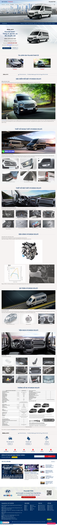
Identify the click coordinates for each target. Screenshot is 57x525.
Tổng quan (22, 23)
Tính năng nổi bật (30, 23)
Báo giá (16, 4)
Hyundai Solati (4, 120)
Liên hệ (36, 4)
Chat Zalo (49, 519)
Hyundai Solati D (14, 68)
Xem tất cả (53, 461)
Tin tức (32, 4)
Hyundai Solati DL (42, 68)
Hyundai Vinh (52, 1)
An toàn (46, 23)
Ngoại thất (35, 23)
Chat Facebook (50, 521)
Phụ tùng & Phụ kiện (42, 507)
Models (25, 23)
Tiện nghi (49, 23)
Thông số (53, 23)
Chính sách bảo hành (42, 506)
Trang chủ (3, 4)
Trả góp (24, 4)
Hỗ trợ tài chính (50, 507)
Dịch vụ (28, 4)
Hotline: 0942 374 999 (51, 523)
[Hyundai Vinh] (13, 1)
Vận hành (42, 23)
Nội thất (39, 23)
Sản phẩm (12, 4)
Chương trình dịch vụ (42, 505)
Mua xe (20, 4)
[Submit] (54, 4)
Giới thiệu (7, 4)
